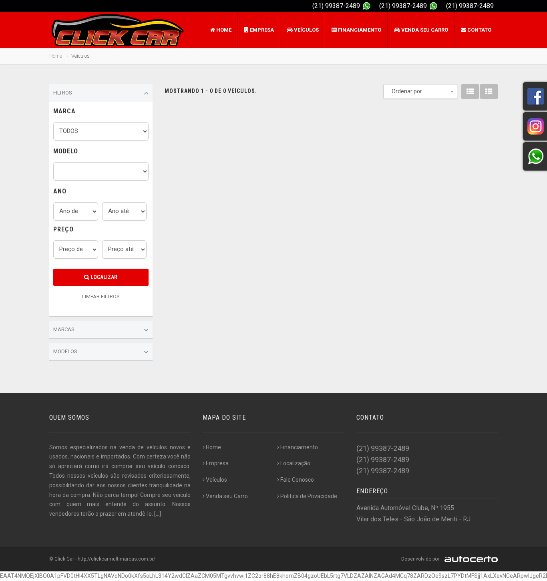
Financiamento (359, 30)
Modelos (65, 351)
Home (223, 30)
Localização (295, 463)
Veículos (306, 30)
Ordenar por (407, 91)
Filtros (62, 93)
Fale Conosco (297, 479)
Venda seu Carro (424, 30)
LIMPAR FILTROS (101, 297)
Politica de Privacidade (308, 496)
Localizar (103, 277)
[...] (157, 514)
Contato (478, 30)
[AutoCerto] (469, 559)
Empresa (261, 30)
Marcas (63, 329)
